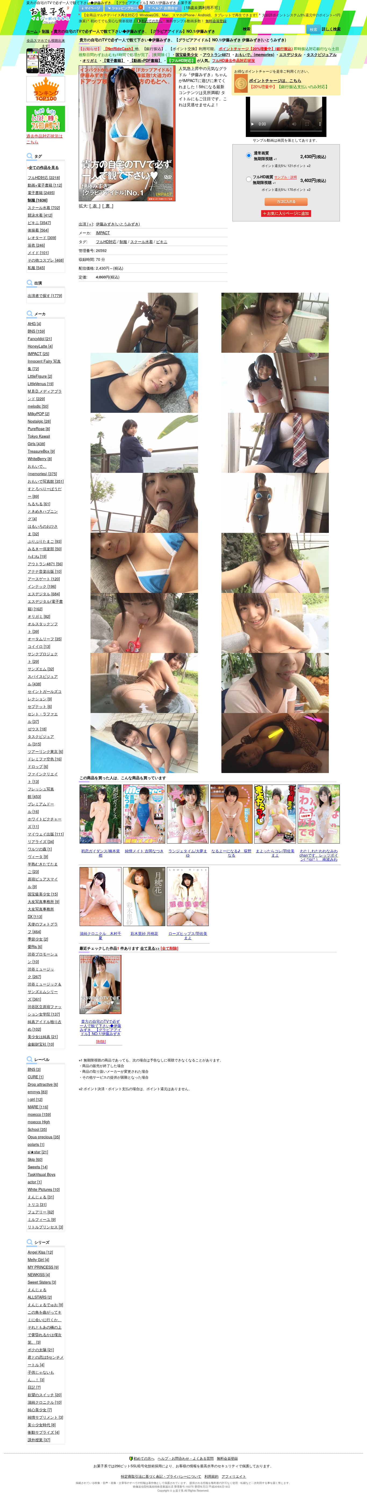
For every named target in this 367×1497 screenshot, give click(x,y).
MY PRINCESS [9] (43, 1267)
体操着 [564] (38, 230)
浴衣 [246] (36, 245)
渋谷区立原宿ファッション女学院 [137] (45, 1010)
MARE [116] (38, 1106)
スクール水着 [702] (44, 207)
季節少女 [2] (38, 939)
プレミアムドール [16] (41, 807)
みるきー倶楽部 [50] (45, 548)
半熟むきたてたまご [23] (43, 867)
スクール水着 (141, 241)
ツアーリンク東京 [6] (45, 751)
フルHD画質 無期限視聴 (275, 179)
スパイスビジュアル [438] (43, 680)
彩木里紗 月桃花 (144, 933)
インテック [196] (42, 586)
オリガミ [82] (39, 616)
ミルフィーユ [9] (42, 1219)
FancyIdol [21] (40, 338)
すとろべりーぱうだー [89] (45, 492)
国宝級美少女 (186, 54)
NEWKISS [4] (39, 1274)
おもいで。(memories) (254, 54)
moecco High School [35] (39, 1125)
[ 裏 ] (107, 206)
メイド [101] (38, 252)
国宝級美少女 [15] (43, 894)
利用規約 (211, 1476)
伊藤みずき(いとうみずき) (118, 223)
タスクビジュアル (322, 54)
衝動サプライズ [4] (43, 1432)
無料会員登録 (216, 20)
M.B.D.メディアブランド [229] (45, 394)
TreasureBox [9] (41, 451)
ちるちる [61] (39, 503)
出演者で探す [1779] (45, 295)
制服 (45, 31)
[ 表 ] (94, 206)
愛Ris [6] (35, 946)
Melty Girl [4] (38, 1259)
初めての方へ (151, 20)
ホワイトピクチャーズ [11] (45, 822)
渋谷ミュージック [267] (41, 972)
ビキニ (161, 241)
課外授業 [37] (39, 1439)
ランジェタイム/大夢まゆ (187, 852)
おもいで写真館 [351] (46, 481)
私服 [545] (36, 267)
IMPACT (103, 232)
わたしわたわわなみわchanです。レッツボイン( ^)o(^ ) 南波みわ (319, 855)
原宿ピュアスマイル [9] (43, 882)
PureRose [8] (39, 428)
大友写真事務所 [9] (43, 901)
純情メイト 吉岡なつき (144, 850)
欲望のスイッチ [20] (45, 1394)
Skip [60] (35, 1159)
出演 (86, 223)
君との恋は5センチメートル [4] (46, 1360)
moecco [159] (39, 1114)
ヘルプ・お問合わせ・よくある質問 (186, 1458)
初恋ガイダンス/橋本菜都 (100, 852)
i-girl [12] (35, 1099)
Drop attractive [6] (43, 1084)
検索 (246, 28)
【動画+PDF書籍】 (146, 60)
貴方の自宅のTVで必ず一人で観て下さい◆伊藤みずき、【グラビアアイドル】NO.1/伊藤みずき (100, 1027)
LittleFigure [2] (40, 376)
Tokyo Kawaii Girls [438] (39, 439)
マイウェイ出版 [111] (46, 834)
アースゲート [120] (44, 578)
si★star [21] (38, 1151)
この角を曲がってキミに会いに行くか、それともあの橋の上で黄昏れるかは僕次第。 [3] (45, 1327)
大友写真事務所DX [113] (41, 912)
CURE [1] (36, 1076)
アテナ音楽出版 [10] (45, 571)
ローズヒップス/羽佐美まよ (187, 935)
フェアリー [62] (41, 1211)
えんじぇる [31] (41, 1196)
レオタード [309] (42, 237)
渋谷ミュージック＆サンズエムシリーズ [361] (45, 991)
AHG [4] (34, 323)
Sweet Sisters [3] (42, 1282)
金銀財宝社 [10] (41, 1044)
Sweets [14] (38, 1166)
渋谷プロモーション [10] (43, 957)
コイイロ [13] (39, 646)
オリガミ (90, 60)
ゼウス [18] (37, 728)
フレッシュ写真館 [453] (41, 792)
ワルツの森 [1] (40, 849)
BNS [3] (34, 1069)
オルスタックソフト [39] (43, 627)
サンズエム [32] (41, 668)
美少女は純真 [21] (43, 1036)
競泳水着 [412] (40, 215)
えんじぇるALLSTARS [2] (40, 1293)
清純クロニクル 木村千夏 (100, 935)
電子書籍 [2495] (41, 192)
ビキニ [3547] (39, 222)
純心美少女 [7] (40, 1409)
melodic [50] (38, 406)
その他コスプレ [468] (46, 260)
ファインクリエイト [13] (43, 777)
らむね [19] (37, 556)
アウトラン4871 (216, 54)
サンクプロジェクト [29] (43, 657)
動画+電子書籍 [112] (45, 185)
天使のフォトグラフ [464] (43, 927)
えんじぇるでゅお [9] (45, 1304)
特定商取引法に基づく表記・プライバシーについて (161, 1476)
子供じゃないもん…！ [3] (41, 1375)
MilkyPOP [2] (38, 413)
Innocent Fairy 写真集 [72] (44, 364)
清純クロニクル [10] (45, 1402)
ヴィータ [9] (38, 856)
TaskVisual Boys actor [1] (41, 1178)
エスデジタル (290, 54)
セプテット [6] (40, 706)
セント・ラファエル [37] (43, 717)
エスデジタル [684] (44, 593)
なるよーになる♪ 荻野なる (231, 852)
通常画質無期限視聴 (265, 155)
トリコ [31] (37, 1204)
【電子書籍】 (113, 60)
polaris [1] (36, 1144)
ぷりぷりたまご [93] (45, 541)
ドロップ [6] (38, 766)
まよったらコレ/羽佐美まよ (275, 852)
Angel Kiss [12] (40, 1252)
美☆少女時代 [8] (42, 1424)
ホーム (32, 31)
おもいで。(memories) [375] (42, 469)
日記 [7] (34, 1387)
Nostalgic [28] (39, 421)
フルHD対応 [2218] (44, 177)
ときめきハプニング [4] (43, 514)
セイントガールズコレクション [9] (45, 695)
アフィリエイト (234, 1476)
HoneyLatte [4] (40, 346)
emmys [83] (38, 1091)
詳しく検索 (331, 28)
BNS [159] (36, 331)
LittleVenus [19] (40, 383)
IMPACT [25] (38, 353)
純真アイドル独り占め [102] (45, 1025)
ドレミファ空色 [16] (45, 758)
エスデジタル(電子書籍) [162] (45, 605)
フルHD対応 (106, 241)
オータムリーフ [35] (45, 638)
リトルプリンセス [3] (45, 1226)
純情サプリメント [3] (45, 1417)
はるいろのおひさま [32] (43, 529)
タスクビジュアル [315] (41, 740)
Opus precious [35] (44, 1136)
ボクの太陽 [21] (41, 1349)
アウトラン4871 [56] (45, 563)
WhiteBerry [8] (40, 458)
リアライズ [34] (41, 841)
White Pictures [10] (44, 1189)
